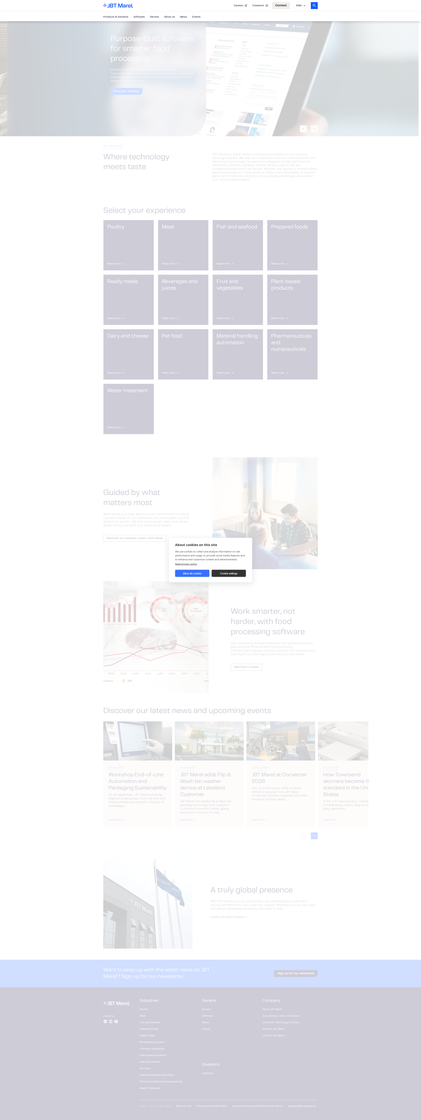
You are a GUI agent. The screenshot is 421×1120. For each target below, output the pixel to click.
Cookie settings (228, 573)
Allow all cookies (192, 573)
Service (154, 17)
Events (196, 17)
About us (169, 17)
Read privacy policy (186, 564)
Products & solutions (115, 17)
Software (139, 17)
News (183, 17)
